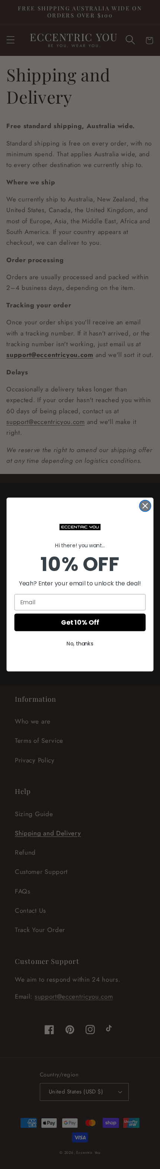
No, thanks (80, 643)
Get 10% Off (80, 622)
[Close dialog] (145, 506)
